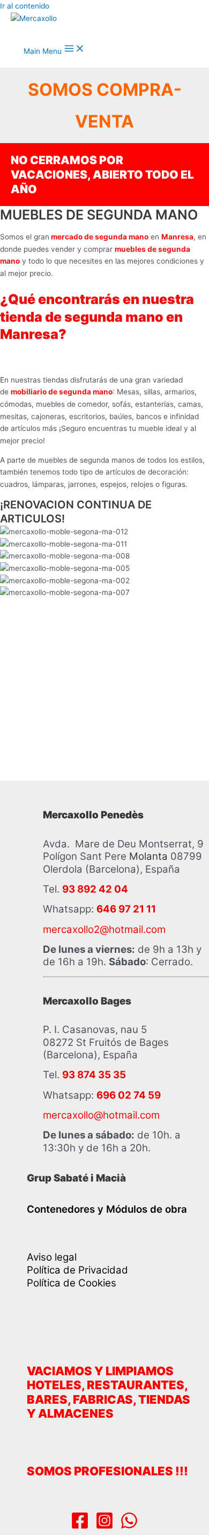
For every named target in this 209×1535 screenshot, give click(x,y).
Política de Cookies (71, 1283)
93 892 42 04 (95, 889)
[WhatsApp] (129, 1527)
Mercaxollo (67, 30)
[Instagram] (104, 1527)
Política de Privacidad (77, 1270)
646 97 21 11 (126, 909)
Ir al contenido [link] (24, 6)
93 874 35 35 (94, 1075)
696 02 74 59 (128, 1095)
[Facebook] (80, 1527)
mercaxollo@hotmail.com (101, 1115)
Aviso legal (52, 1257)
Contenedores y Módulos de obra (107, 1209)
